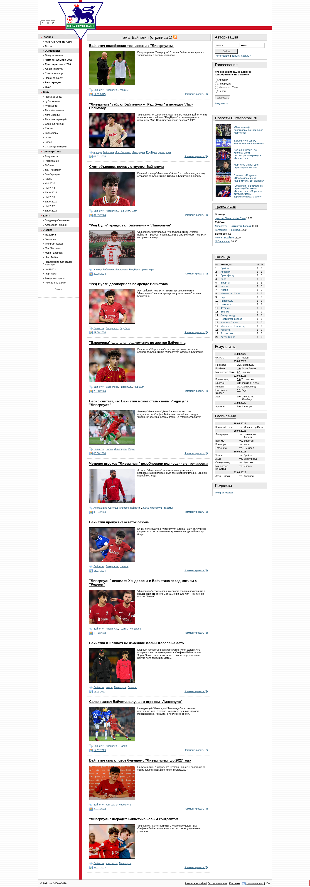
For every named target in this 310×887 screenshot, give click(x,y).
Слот (134, 210)
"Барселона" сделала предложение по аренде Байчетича (137, 342)
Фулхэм (225, 308)
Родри (131, 449)
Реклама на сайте (55, 282)
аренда (97, 152)
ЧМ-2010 (50, 183)
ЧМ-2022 (50, 206)
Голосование (226, 65)
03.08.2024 (99, 453)
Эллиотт (132, 687)
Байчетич (98, 90)
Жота (146, 507)
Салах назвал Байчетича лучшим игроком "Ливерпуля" (135, 702)
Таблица (222, 257)
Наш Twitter (51, 257)
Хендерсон (136, 628)
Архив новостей (54, 68)
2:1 (239, 372)
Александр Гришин (55, 225)
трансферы (164, 152)
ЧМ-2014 (50, 188)
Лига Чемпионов (54, 110)
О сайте (47, 229)
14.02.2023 (99, 750)
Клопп (109, 687)
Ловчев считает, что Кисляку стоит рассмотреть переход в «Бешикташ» (247, 154)
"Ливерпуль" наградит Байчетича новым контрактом (133, 819)
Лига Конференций (55, 119)
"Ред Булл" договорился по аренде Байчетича (128, 284)
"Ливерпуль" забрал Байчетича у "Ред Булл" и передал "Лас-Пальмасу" (141, 106)
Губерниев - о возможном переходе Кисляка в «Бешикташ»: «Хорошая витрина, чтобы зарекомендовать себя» (248, 191)
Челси (222, 91)
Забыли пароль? (241, 55)
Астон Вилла (228, 337)
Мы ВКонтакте (53, 248)
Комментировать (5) (196, 867)
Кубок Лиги (51, 105)
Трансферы (51, 133)
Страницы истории (55, 146)
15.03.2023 (99, 633)
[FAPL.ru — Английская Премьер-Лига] (81, 15)
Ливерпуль (112, 90)
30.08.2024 (99, 273)
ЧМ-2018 (50, 197)
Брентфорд (227, 275)
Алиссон (124, 507)
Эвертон (225, 282)
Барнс (109, 449)
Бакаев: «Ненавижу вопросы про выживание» (248, 142)
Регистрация (222, 55)
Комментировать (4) (196, 570)
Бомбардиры (52, 174)
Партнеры (51, 273)
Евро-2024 (51, 210)
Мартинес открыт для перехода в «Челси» (246, 166)
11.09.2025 (99, 94)
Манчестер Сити (228, 87)
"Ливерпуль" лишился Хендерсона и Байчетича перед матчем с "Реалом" (143, 582)
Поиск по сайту (54, 78)
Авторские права (54, 278)
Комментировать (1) (196, 94)
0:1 (239, 390)
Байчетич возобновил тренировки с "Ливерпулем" (131, 46)
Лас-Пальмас (123, 152)
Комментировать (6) (196, 632)
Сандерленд (228, 315)
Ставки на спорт (54, 73)
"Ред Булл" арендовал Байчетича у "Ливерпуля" (130, 225)
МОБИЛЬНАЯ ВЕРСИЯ (58, 41)
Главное (48, 37)
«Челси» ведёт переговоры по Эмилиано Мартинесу (248, 130)
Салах (123, 746)
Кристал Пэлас (229, 322)
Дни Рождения (53, 169)
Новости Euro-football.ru (236, 118)
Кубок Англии (52, 101)
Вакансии (50, 239)
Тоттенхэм (227, 333)
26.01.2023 (99, 809)
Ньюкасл (226, 304)
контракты (112, 804)
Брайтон (225, 268)
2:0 (239, 383)
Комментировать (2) (196, 390)
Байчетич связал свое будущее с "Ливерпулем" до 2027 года (140, 760)
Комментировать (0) (196, 273)
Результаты (221, 103)
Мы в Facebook (54, 252)
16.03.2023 (99, 570)
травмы (124, 90)
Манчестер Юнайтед (232, 326)
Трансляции (225, 206)
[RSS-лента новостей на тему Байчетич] (175, 37)
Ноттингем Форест (231, 318)
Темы (46, 92)
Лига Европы (52, 114)
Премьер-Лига (53, 96)
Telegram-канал (224, 492)
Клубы (48, 179)
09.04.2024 (99, 512)
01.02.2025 (99, 156)
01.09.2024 (99, 215)
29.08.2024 (99, 332)
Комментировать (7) (196, 750)
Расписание (225, 416)
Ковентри (226, 329)
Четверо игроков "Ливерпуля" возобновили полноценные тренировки (148, 463)
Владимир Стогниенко (57, 220)
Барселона (112, 386)
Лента (48, 46)
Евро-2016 (51, 192)
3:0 (239, 379)
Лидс (223, 297)
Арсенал (223, 79)
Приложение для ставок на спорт (58, 263)
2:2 (239, 364)
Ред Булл (151, 152)
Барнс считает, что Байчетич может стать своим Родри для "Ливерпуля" (139, 403)
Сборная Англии (54, 124)
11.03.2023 (99, 691)
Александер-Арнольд (105, 507)
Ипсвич (225, 289)
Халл (223, 279)
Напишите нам (254, 883)
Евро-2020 (51, 201)
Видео (48, 142)
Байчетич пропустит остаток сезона (119, 522)
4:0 (239, 368)
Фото (48, 137)
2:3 (239, 357)
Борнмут (226, 311)
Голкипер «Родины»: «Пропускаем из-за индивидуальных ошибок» (249, 178)
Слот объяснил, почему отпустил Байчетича (126, 166)
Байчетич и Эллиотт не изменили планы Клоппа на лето (136, 643)
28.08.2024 (99, 391)
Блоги (46, 215)
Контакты (50, 269)
